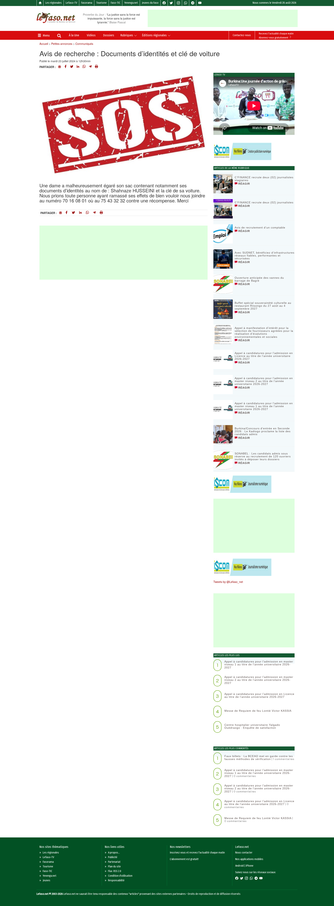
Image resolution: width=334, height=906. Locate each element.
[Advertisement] (223, 18)
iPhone (249, 865)
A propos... (114, 852)
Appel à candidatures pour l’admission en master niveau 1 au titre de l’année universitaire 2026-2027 (264, 406)
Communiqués (84, 44)
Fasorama (86, 2)
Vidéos (91, 35)
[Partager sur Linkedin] (77, 67)
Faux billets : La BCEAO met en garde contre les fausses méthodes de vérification (258, 758)
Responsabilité (116, 880)
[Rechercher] (59, 36)
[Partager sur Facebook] (65, 67)
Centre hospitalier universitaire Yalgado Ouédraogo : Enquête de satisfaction (252, 726)
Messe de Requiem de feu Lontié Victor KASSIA (257, 710)
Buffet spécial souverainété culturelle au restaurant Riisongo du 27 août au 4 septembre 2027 (263, 305)
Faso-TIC (115, 2)
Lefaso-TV (71, 2)
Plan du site (114, 866)
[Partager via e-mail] (59, 67)
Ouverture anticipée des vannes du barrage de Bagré (259, 279)
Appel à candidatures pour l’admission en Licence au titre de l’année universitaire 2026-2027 (264, 356)
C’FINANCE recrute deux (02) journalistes (264, 202)
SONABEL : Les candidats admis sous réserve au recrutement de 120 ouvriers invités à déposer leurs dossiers (263, 456)
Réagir (243, 183)
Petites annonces (61, 44)
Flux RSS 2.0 (114, 871)
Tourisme (101, 2)
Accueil (43, 44)
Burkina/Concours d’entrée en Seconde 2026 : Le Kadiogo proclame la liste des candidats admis (263, 431)
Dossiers (108, 35)
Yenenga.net (131, 2)
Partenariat (114, 862)
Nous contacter (243, 852)
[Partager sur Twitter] (71, 67)
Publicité (112, 857)
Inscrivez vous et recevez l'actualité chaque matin (197, 852)
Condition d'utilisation (120, 875)
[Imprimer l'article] (96, 67)
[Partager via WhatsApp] (84, 67)
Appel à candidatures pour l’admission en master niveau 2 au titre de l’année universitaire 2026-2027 (264, 381)
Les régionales (53, 2)
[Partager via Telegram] (90, 67)
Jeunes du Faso (150, 2)
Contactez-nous (242, 35)
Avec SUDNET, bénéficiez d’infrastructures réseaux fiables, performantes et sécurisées (264, 255)
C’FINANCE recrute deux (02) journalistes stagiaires (264, 179)
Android (239, 865)
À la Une (74, 35)
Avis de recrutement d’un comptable (260, 227)
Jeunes (46, 880)
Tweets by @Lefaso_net (228, 582)
